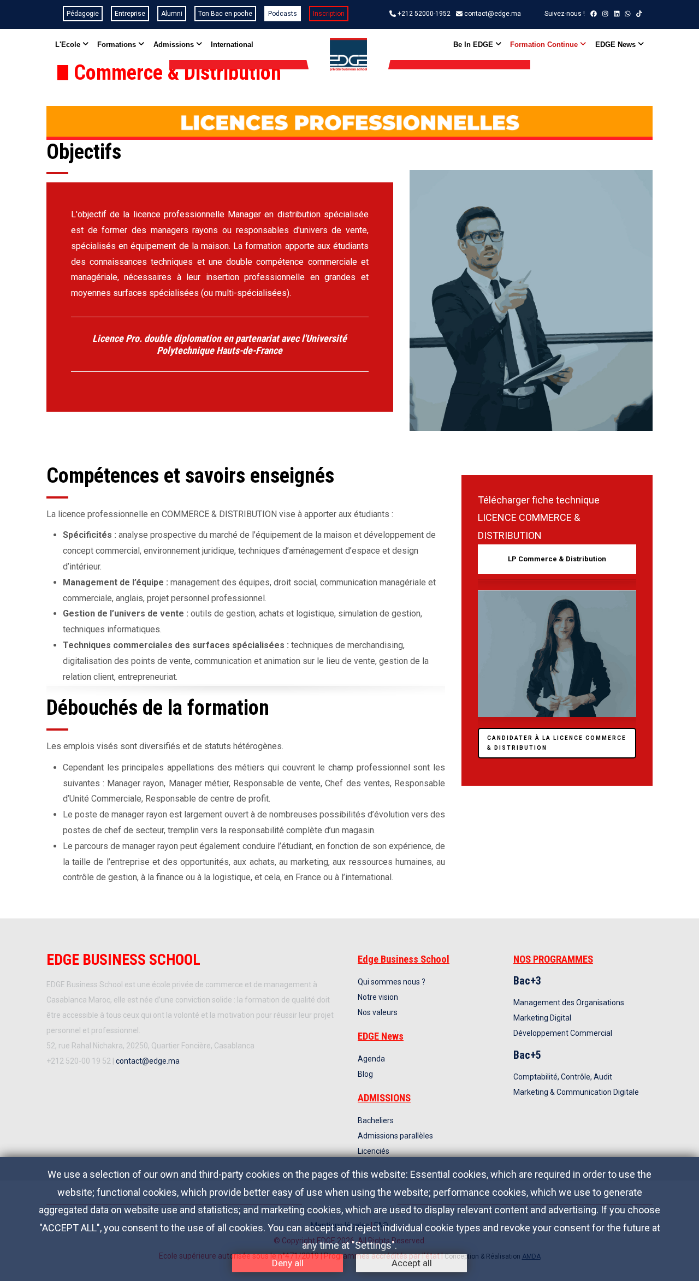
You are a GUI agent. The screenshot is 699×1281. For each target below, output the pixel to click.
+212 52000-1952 (424, 13)
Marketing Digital (542, 1017)
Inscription (329, 13)
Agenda (371, 1058)
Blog (365, 1074)
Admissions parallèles (395, 1135)
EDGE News (616, 44)
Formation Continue (545, 44)
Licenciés (373, 1151)
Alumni (171, 13)
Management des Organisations (568, 1002)
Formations (117, 44)
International (232, 44)
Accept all (412, 1263)
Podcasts (282, 13)
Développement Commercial (562, 1033)
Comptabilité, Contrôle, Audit (562, 1076)
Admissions (174, 44)
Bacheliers (376, 1120)
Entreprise (130, 13)
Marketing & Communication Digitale (576, 1092)
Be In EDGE (474, 44)
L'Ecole (68, 44)
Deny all (288, 1263)
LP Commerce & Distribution (557, 559)
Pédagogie (83, 13)
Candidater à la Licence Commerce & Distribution (556, 743)
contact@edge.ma (492, 13)
